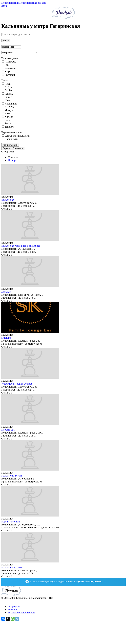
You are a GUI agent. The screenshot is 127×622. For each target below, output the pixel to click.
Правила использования (21, 612)
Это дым (6, 291)
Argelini (9, 87)
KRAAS (9, 106)
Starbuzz (9, 123)
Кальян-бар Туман (11, 475)
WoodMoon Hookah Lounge (16, 383)
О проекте (14, 606)
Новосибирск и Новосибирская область (23, 2)
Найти (6, 40)
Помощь (12, 609)
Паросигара (8, 429)
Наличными (11, 139)
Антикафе (10, 61)
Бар (7, 64)
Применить (18, 148)
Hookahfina (11, 103)
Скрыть (6, 148)
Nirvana (9, 116)
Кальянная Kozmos (12, 567)
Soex (7, 120)
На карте (13, 160)
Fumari (8, 97)
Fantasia (9, 93)
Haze (7, 100)
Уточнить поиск (10, 145)
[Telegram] (17, 619)
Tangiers (9, 126)
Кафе (7, 71)
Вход (4, 5)
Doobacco (10, 90)
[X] (8, 619)
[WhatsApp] (13, 619)
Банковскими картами (17, 135)
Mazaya (9, 110)
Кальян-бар (7, 199)
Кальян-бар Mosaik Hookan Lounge (20, 245)
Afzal (7, 83)
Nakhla (8, 113)
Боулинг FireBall (10, 521)
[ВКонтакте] (3, 619)
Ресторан (10, 74)
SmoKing (6, 337)
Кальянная (11, 68)
